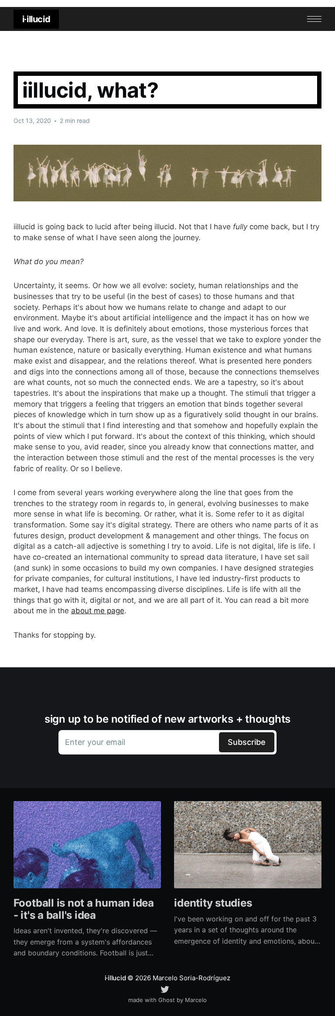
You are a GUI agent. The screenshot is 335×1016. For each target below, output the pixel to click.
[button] (314, 19)
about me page (97, 610)
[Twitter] (165, 988)
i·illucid (36, 19)
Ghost (166, 999)
